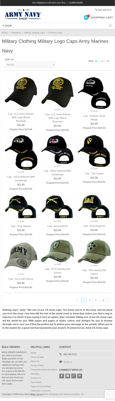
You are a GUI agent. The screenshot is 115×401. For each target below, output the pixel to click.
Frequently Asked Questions (44, 369)
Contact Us (36, 378)
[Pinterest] (79, 376)
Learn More (76, 2)
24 (102, 61)
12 (96, 61)
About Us (35, 361)
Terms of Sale (37, 357)
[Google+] (73, 376)
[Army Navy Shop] (23, 14)
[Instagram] (67, 376)
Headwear (16, 32)
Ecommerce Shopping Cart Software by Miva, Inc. (60, 394)
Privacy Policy (37, 365)
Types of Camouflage (41, 386)
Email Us (68, 362)
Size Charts (36, 382)
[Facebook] (61, 376)
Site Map (35, 374)
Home (5, 32)
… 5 (102, 300)
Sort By (9, 59)
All (108, 61)
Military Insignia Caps (35, 32)
